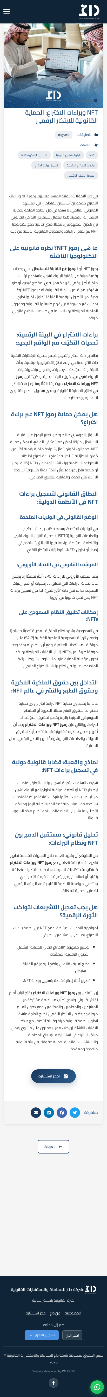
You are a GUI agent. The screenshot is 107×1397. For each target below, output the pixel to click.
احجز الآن (72, 1335)
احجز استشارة (49, 1076)
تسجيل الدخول (44, 1335)
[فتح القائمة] (5, 11)
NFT (92, 155)
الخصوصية (73, 1313)
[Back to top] (53, 1383)
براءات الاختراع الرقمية (81, 165)
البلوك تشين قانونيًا (68, 155)
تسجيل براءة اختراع (46, 165)
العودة (50, 1146)
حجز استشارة (35, 1313)
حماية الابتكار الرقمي (81, 175)
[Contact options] (97, 1387)
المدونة (63, 135)
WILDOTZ (68, 1371)
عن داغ (55, 1313)
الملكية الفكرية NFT (34, 155)
